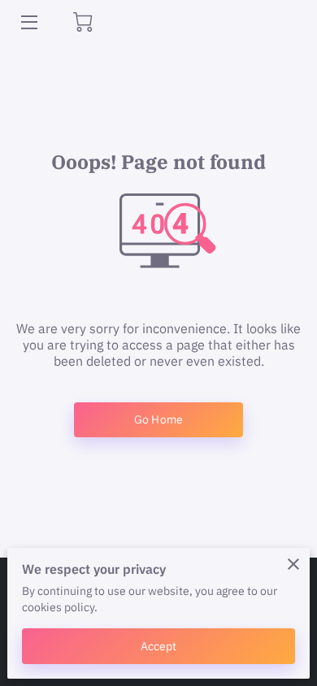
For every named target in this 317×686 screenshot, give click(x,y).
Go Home (158, 419)
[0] (83, 22)
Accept (159, 645)
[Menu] (28, 22)
